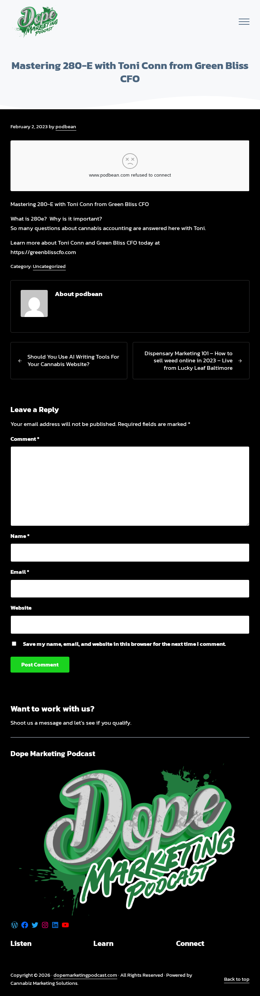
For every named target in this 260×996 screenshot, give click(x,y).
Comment (25, 438)
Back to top (237, 979)
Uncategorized (49, 266)
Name (20, 535)
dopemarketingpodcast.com (85, 975)
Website (20, 607)
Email (19, 571)
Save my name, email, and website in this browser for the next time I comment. (124, 643)
